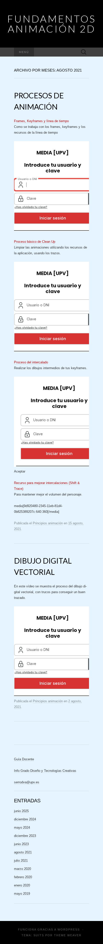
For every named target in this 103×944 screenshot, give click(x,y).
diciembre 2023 (25, 836)
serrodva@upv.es (26, 782)
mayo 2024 (22, 827)
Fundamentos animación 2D (51, 24)
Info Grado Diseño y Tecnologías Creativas (45, 771)
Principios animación (48, 523)
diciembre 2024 (25, 819)
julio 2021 (21, 860)
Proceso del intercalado (31, 362)
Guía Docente (24, 759)
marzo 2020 (22, 869)
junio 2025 (21, 811)
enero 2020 (22, 885)
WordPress (69, 929)
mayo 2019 (22, 893)
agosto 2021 (23, 852)
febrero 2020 (23, 877)
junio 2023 (21, 844)
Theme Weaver (68, 935)
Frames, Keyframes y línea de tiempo (41, 121)
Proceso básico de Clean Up (34, 242)
